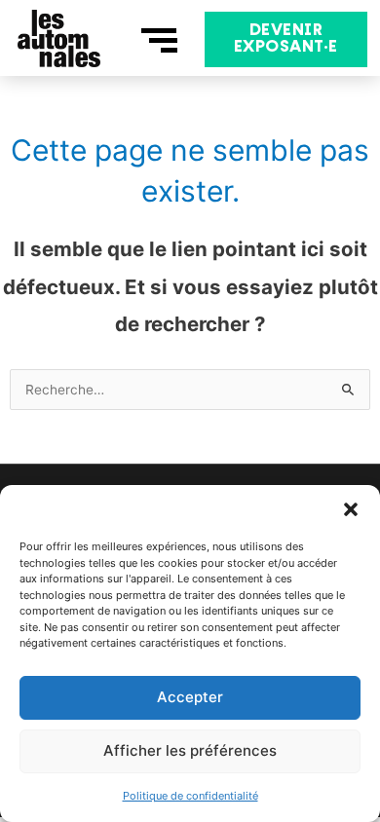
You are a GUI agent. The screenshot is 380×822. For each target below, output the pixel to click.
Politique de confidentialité (190, 796)
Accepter (190, 697)
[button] (351, 509)
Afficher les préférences (190, 750)
